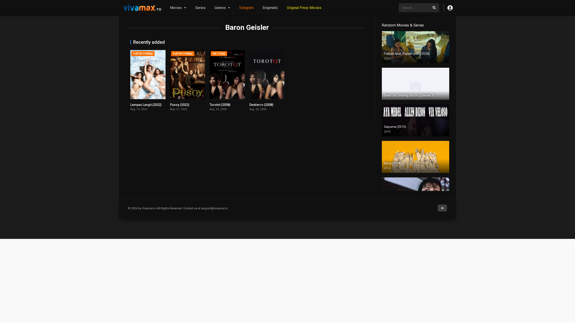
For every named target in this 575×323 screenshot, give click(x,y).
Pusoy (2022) (179, 105)
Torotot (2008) (220, 105)
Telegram (246, 8)
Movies (176, 8)
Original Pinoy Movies (304, 8)
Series (200, 8)
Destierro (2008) (261, 105)
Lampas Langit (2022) (146, 105)
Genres (220, 8)
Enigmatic (270, 8)
